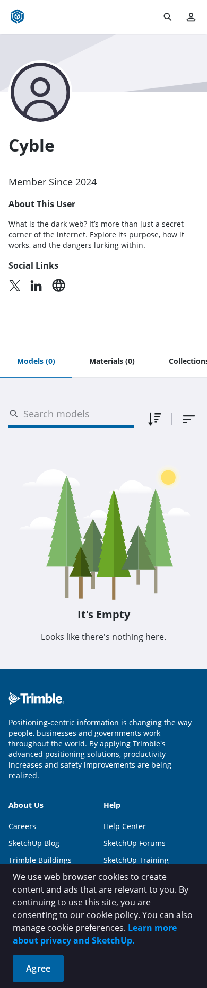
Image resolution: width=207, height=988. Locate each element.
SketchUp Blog (33, 843)
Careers (22, 826)
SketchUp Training (136, 860)
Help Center (125, 826)
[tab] (36, 361)
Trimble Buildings (40, 860)
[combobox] (189, 419)
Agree (38, 968)
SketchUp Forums (135, 843)
